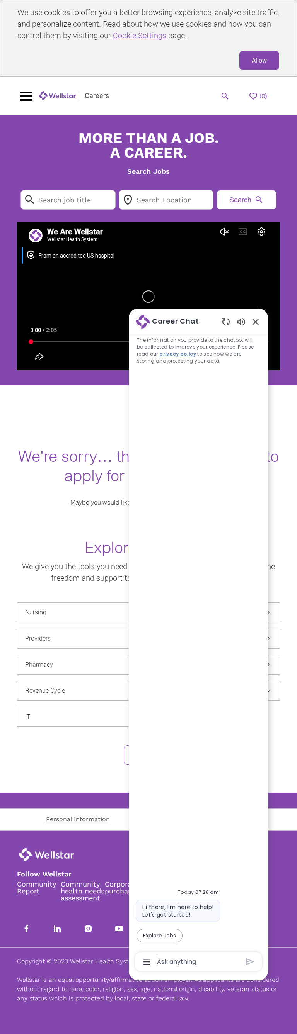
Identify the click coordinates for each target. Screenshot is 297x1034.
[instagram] (88, 928)
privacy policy (177, 354)
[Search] (225, 96)
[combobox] (68, 200)
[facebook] (26, 928)
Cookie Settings (139, 35)
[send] (250, 961)
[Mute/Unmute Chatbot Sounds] (241, 321)
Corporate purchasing (123, 888)
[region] (198, 641)
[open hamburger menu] (26, 96)
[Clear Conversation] (226, 321)
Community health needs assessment (82, 891)
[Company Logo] (58, 96)
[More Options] (147, 961)
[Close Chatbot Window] (256, 321)
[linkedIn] (57, 928)
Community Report (36, 888)
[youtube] (119, 928)
